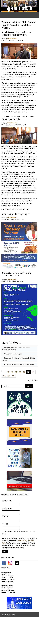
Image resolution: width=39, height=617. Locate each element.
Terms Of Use (21, 541)
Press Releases (12, 38)
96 (12, 372)
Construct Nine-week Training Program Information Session (16, 348)
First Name (5, 501)
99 (24, 372)
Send (4, 551)
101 (33, 372)
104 (13, 376)
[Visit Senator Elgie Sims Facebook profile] (4, 563)
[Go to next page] (17, 375)
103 (8, 376)
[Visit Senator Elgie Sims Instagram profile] (10, 563)
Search (30, 386)
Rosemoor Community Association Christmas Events (18, 359)
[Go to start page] (3, 371)
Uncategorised (12, 217)
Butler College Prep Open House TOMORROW (19, 364)
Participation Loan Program (13, 354)
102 (4, 376)
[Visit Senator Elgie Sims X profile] (16, 563)
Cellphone (5, 516)
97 (16, 372)
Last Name (5, 508)
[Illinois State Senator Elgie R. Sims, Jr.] (20, 6)
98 (20, 372)
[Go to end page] (19, 375)
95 (8, 372)
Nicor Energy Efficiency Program (16, 214)
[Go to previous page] (5, 371)
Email (4, 524)
